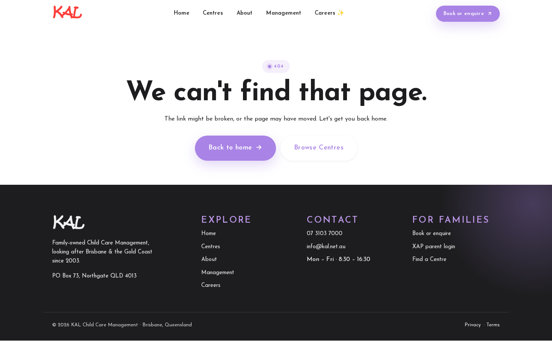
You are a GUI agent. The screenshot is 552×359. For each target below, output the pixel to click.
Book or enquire (463, 14)
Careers (210, 285)
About (245, 13)
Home (181, 13)
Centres (213, 13)
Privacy (473, 325)
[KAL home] (67, 13)
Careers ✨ (329, 13)
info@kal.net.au (326, 247)
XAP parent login (433, 247)
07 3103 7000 (324, 234)
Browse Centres (319, 148)
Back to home (235, 148)
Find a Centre (429, 259)
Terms (493, 325)
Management (284, 13)
